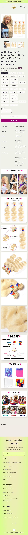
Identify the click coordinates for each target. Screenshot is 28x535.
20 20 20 (12, 76)
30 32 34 (13, 102)
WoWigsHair (11, 532)
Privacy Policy (7, 510)
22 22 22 (21, 76)
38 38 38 (5, 89)
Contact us (6, 495)
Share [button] (4, 424)
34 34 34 (5, 86)
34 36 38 (5, 105)
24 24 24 (5, 79)
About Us (5, 479)
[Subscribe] (23, 454)
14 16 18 (5, 92)
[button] (3, 6)
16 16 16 (20, 73)
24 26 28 (5, 98)
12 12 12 (4, 73)
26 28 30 (13, 98)
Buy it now (14, 120)
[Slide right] (26, 45)
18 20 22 (21, 92)
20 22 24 (5, 95)
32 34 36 (22, 102)
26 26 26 (14, 79)
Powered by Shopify (19, 532)
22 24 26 (13, 95)
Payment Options (8, 466)
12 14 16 (22, 89)
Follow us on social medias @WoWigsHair (10, 500)
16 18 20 (13, 92)
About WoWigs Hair (8, 492)
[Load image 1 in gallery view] (7, 45)
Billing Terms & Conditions (10, 517)
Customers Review (8, 489)
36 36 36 (14, 86)
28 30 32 (5, 102)
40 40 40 (14, 89)
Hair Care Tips (7, 476)
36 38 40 (14, 105)
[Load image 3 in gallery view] (21, 45)
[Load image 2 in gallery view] (14, 45)
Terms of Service (8, 513)
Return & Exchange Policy (10, 472)
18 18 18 (5, 76)
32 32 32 (22, 82)
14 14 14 (12, 73)
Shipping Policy (7, 469)
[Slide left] (1, 45)
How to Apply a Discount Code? (12, 462)
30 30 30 (13, 82)
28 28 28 (5, 82)
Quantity (3, 108)
